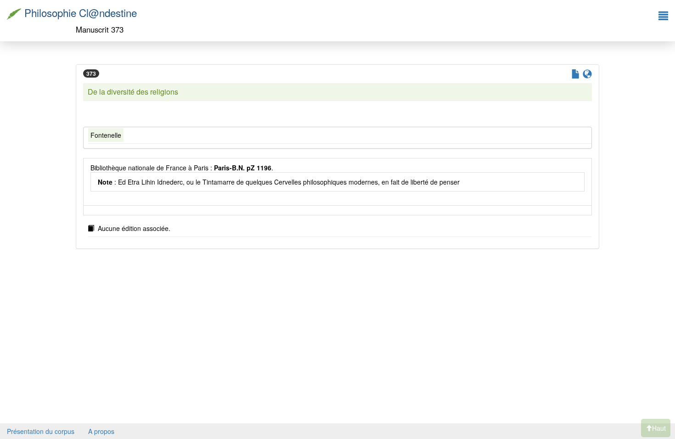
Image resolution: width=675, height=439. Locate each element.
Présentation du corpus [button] (40, 431)
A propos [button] (101, 431)
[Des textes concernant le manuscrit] (574, 74)
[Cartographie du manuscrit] (586, 74)
